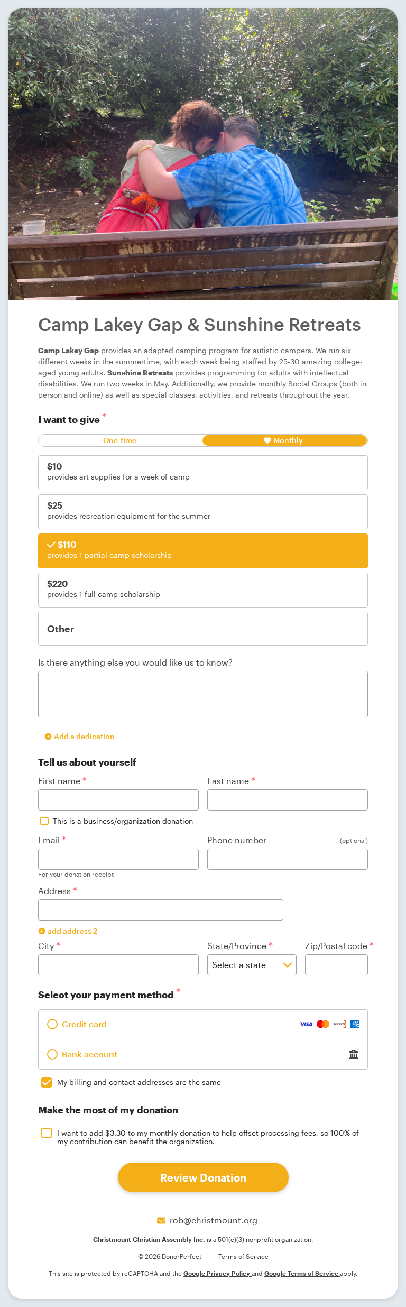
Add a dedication (84, 736)
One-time (119, 440)
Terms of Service (243, 1256)
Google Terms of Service (302, 1273)
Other (60, 628)
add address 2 (72, 930)
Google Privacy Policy (217, 1273)
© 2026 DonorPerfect (169, 1256)
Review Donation (203, 1177)
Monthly (288, 440)
